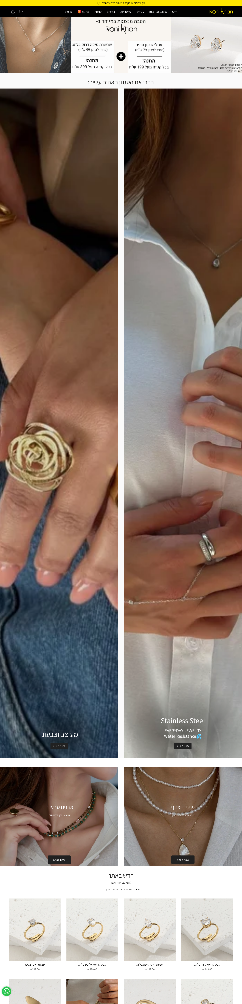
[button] (175, 11)
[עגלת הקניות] (13, 12)
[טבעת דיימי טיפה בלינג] (150, 929)
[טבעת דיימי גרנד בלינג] (207, 929)
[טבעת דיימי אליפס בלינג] (92, 929)
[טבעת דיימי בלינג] (35, 929)
